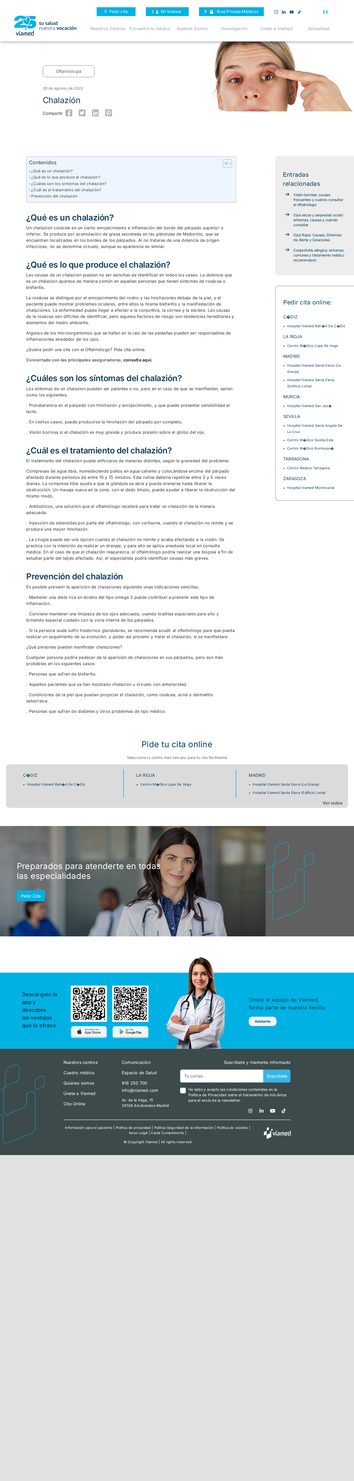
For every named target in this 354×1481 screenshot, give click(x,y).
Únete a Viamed (276, 28)
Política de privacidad (133, 1128)
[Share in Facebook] (69, 113)
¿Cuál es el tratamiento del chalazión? (66, 190)
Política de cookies (232, 1128)
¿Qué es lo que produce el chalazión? (65, 177)
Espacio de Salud (139, 1072)
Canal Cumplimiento (167, 1133)
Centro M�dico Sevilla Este (310, 440)
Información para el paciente (88, 1128)
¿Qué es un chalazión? (52, 171)
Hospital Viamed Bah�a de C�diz (316, 326)
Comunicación (136, 1062)
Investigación (234, 28)
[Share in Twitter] (82, 113)
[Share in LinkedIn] (95, 113)
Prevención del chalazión (54, 196)
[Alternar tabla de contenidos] (225, 163)
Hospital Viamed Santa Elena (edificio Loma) (289, 793)
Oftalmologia (69, 71)
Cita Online (74, 1103)
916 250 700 (134, 1083)
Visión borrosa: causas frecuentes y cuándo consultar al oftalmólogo (318, 200)
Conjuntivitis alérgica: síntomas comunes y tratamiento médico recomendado (318, 255)
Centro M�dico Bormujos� (310, 448)
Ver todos (333, 803)
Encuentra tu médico (150, 28)
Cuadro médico (79, 1072)
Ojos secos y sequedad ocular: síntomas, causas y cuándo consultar (318, 220)
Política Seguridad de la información (184, 1128)
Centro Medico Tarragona (308, 468)
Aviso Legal (138, 1133)
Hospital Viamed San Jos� (309, 406)
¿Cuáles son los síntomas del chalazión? (68, 183)
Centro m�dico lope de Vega (312, 346)
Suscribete (277, 1076)
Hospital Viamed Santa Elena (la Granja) (286, 784)
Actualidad (318, 28)
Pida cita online (129, 349)
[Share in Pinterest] (109, 113)
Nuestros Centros (107, 28)
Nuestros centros (80, 1062)
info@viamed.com (140, 1090)
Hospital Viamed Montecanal (310, 488)
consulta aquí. (137, 359)
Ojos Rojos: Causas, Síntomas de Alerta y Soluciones (317, 237)
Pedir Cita (31, 895)
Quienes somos (78, 1083)
